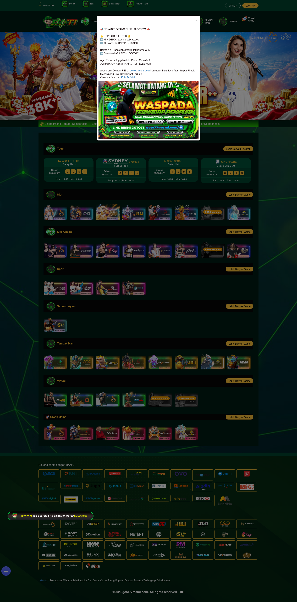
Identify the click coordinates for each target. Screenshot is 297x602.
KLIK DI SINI (128, 77)
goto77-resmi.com (140, 70)
